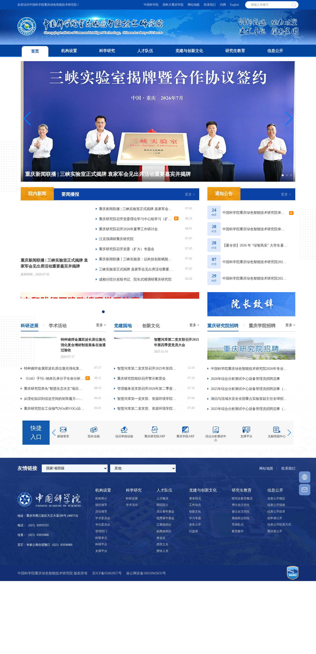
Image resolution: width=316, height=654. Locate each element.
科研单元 (101, 538)
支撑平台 (101, 551)
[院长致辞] (251, 304)
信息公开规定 (276, 498)
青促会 (161, 538)
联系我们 (210, 4)
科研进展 (30, 325)
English (234, 4)
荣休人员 (162, 551)
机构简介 (101, 498)
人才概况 (162, 498)
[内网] (304, 477)
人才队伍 (145, 51)
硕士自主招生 (241, 511)
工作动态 (195, 505)
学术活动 (58, 325)
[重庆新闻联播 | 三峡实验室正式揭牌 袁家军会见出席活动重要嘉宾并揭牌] (55, 229)
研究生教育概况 (242, 498)
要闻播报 (70, 194)
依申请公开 (274, 518)
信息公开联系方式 (279, 524)
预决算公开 (274, 531)
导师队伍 (238, 524)
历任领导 (101, 511)
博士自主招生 (241, 505)
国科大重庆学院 (173, 4)
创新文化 (151, 325)
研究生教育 (235, 51)
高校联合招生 (241, 518)
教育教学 (238, 531)
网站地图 (193, 4)
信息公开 (275, 51)
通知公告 (224, 193)
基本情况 (195, 498)
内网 (223, 4)
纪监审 (193, 531)
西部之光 (162, 544)
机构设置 (69, 51)
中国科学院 (151, 4)
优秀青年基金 (165, 518)
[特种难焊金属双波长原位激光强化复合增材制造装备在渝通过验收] (39, 349)
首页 (35, 51)
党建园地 (123, 325)
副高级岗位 (164, 531)
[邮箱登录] (304, 489)
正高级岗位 (164, 524)
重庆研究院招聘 (222, 325)
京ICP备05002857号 (107, 573)
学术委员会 (102, 518)
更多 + (190, 194)
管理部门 (101, 531)
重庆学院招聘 (262, 325)
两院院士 (162, 505)
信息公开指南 (276, 505)
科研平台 (101, 544)
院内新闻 (37, 193)
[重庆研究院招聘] (251, 349)
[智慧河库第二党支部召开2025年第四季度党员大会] (132, 349)
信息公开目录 (276, 511)
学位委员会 (102, 524)
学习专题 (195, 518)
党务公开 (195, 524)
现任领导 (101, 505)
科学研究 (107, 51)
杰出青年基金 (165, 511)
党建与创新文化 (189, 51)
